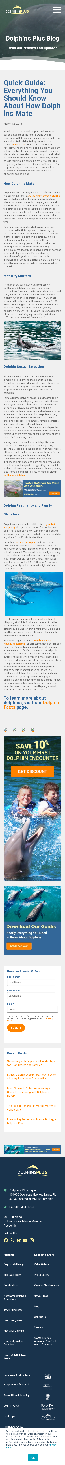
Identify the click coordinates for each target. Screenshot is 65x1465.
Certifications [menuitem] (11, 1285)
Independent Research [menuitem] (16, 1384)
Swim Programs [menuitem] (13, 1320)
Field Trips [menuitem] (9, 1416)
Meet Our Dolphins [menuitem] (14, 1330)
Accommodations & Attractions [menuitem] (15, 1297)
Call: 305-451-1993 (21, 1207)
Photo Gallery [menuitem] (41, 1274)
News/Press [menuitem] (41, 1295)
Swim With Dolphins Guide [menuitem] (15, 1357)
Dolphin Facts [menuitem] (11, 1405)
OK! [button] (33, 1457)
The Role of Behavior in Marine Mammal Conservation (31, 1107)
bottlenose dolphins (15, 475)
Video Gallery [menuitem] (41, 1264)
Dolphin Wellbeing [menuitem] (14, 1264)
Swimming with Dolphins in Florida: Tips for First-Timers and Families (31, 1063)
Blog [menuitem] (36, 1306)
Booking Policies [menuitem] (13, 1309)
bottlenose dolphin (25, 542)
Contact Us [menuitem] (40, 1316)
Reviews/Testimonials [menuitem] (46, 1285)
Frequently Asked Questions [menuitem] (13, 1343)
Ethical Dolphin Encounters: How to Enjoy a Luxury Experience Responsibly (31, 1076)
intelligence (19, 144)
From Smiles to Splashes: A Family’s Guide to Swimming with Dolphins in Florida (29, 1092)
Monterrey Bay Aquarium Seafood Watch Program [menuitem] (45, 1341)
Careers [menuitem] (38, 1327)
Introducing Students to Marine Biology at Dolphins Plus (32, 1121)
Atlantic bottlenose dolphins (44, 195)
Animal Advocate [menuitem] (13, 1426)
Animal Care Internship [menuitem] (17, 1395)
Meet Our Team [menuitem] (12, 1274)
